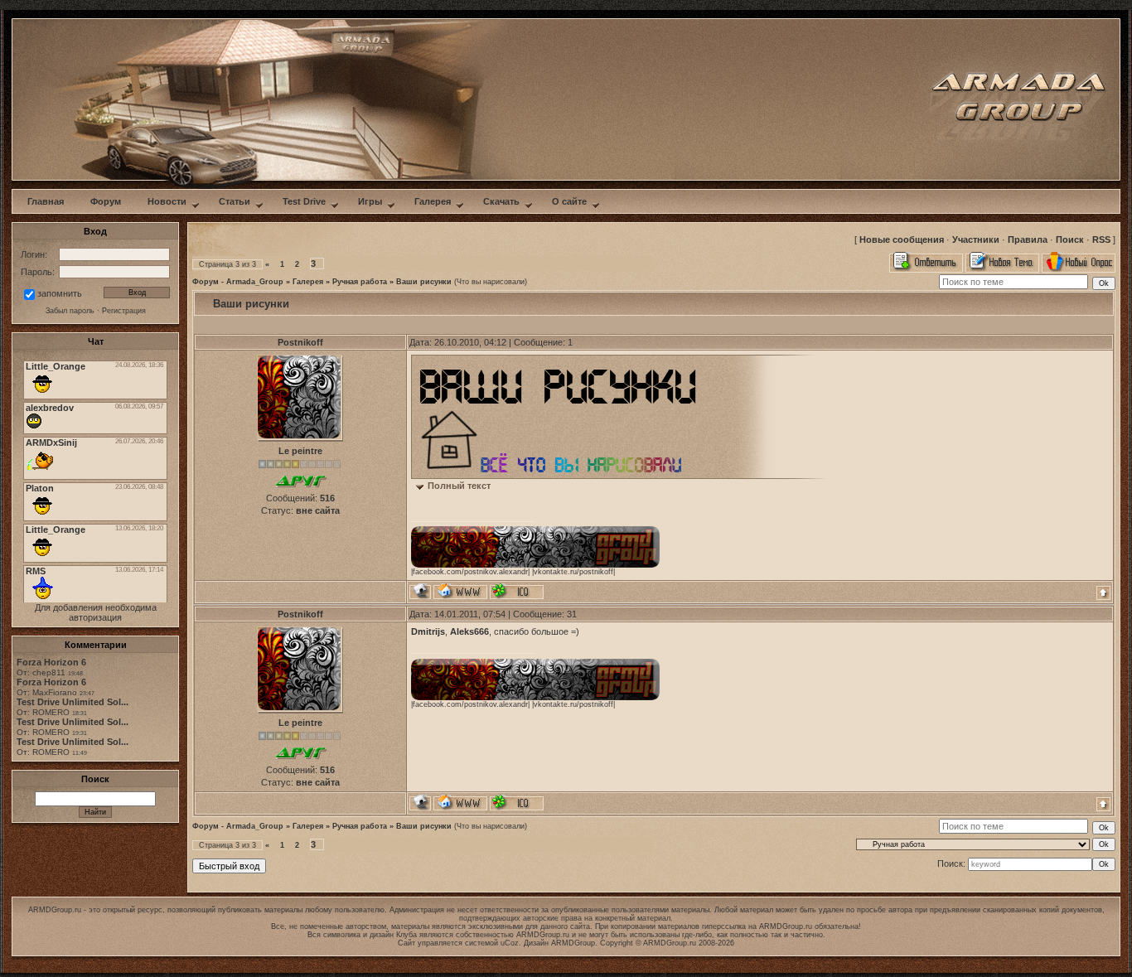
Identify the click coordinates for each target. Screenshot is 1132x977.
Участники (975, 239)
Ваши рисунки (424, 282)
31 (572, 614)
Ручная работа (359, 282)
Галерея (308, 282)
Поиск (1070, 239)
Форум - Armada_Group (237, 282)
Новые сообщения (901, 239)
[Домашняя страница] (460, 591)
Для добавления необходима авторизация (96, 612)
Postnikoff (300, 342)
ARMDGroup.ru (785, 926)
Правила (1027, 239)
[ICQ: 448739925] (517, 591)
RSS (1101, 239)
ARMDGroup (573, 943)
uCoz (510, 943)
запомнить (59, 293)
